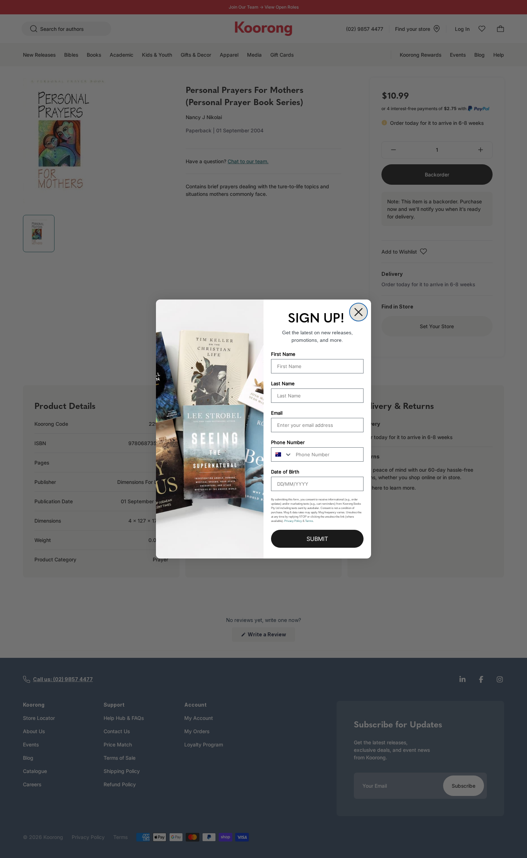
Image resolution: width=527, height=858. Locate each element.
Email (277, 413)
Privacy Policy (293, 521)
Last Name (283, 383)
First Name (283, 354)
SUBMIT (317, 538)
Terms (309, 521)
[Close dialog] (358, 312)
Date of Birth (285, 472)
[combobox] (281, 454)
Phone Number (288, 442)
